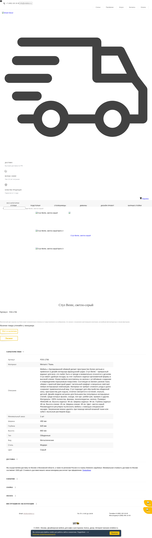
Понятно (114, 533)
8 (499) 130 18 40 (122, 513)
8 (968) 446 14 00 (125, 515)
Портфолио (110, 7)
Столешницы (60, 205)
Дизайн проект (107, 205)
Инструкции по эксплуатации (20, 504)
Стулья (13, 205)
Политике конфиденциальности (44, 534)
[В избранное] (146, 214)
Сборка (9, 487)
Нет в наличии (9, 331)
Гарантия (10, 479)
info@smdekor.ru (28, 513)
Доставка (10, 459)
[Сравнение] (149, 214)
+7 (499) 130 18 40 (12, 3)
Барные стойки (135, 205)
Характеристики (13, 352)
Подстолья (35, 205)
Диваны (83, 205)
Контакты (132, 7)
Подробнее (86, 470)
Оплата (143, 7)
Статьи (98, 7)
